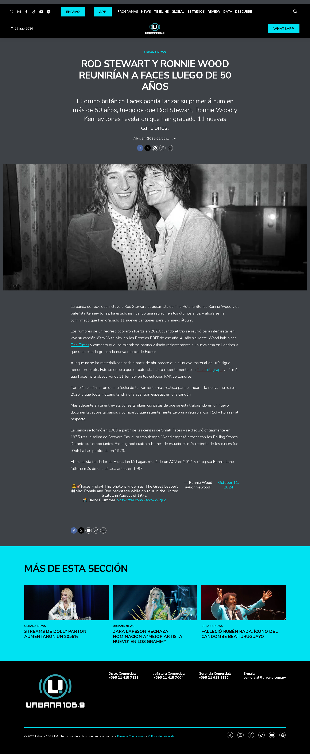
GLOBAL (178, 11)
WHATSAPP (283, 28)
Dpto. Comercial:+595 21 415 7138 (124, 676)
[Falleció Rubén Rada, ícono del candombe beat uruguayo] (243, 602)
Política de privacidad (162, 736)
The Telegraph (209, 369)
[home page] (155, 28)
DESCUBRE (243, 11)
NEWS (146, 11)
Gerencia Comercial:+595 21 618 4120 (215, 676)
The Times (80, 344)
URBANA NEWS (155, 52)
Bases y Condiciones (131, 736)
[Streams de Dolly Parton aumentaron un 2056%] (66, 602)
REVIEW (214, 11)
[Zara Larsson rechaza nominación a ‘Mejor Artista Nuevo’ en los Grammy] (155, 602)
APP (102, 11)
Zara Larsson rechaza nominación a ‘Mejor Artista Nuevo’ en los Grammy (147, 636)
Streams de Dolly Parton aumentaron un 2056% (55, 634)
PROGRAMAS (127, 11)
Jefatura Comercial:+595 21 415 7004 (169, 676)
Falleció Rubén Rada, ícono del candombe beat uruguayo (239, 634)
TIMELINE (161, 11)
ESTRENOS (196, 11)
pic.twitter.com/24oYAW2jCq (141, 500)
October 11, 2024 (228, 485)
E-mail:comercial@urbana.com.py (265, 676)
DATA (227, 11)
